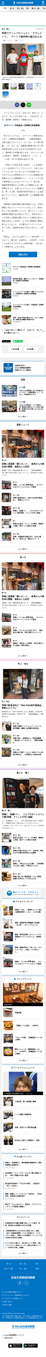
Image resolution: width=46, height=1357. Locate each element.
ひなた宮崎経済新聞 (23, 3)
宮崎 (4, 40)
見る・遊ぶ (20, 8)
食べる (12, 8)
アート (22, 40)
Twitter (26, 1283)
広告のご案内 (7, 1305)
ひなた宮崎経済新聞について (12, 1292)
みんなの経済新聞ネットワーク (23, 1327)
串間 (16, 40)
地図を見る (23, 254)
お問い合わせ (7, 1301)
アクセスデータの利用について (13, 1298)
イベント (10, 40)
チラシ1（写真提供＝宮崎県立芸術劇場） (23, 125)
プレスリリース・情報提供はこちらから (16, 1295)
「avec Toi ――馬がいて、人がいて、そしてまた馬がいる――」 (23, 331)
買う (27, 8)
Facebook (19, 1283)
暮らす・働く (36, 8)
